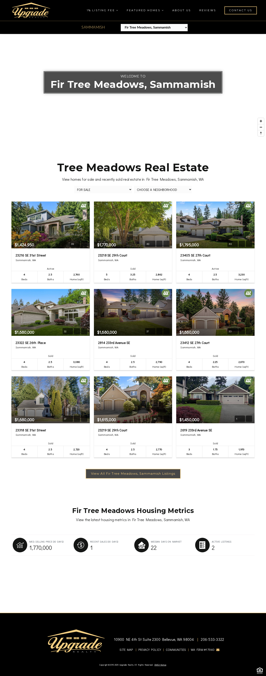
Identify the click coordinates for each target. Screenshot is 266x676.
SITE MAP (126, 650)
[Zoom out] (261, 127)
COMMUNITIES (176, 650)
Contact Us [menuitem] (240, 10)
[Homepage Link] (31, 9)
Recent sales (104, 541)
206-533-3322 (212, 639)
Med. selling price (46, 541)
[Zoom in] (261, 121)
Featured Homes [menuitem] (144, 10)
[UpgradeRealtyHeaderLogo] (76, 640)
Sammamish (93, 27)
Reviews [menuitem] (207, 10)
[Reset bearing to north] (261, 133)
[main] (133, 323)
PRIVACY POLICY (149, 650)
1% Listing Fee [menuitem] (101, 10)
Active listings (222, 541)
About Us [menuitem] (181, 10)
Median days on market (166, 541)
